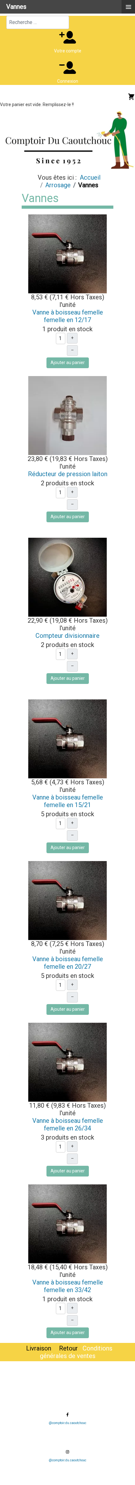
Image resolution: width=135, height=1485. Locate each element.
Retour (69, 1348)
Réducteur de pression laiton (67, 474)
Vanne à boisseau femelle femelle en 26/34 (67, 1124)
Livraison (38, 1348)
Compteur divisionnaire (67, 635)
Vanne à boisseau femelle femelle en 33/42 (67, 1286)
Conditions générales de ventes (76, 1352)
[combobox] (37, 22)
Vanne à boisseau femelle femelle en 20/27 (67, 962)
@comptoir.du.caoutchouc (67, 1423)
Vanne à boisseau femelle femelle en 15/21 (67, 801)
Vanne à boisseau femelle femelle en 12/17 (67, 316)
